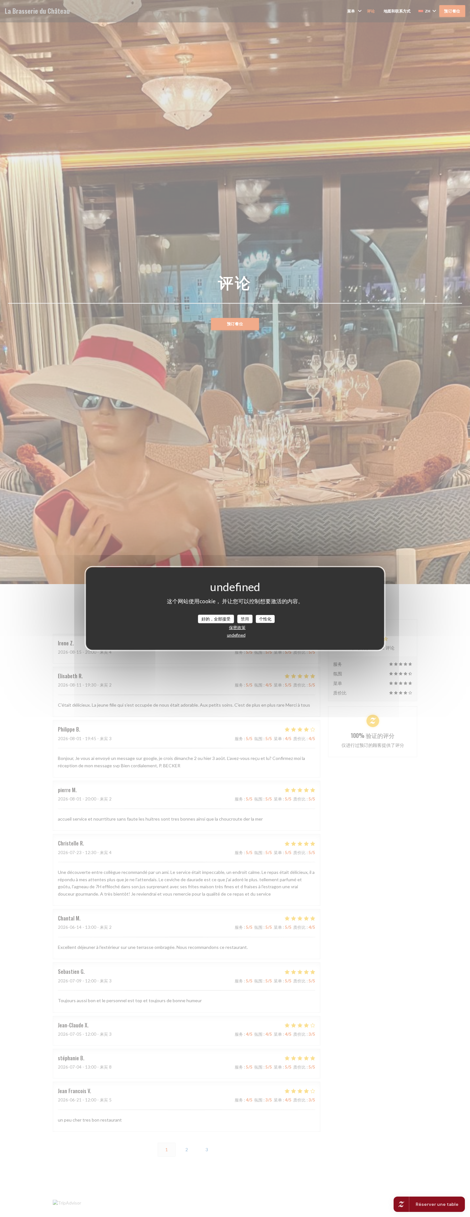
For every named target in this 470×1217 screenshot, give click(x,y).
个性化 (265, 618)
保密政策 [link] (237, 627)
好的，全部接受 (216, 618)
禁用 (245, 618)
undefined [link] (236, 635)
